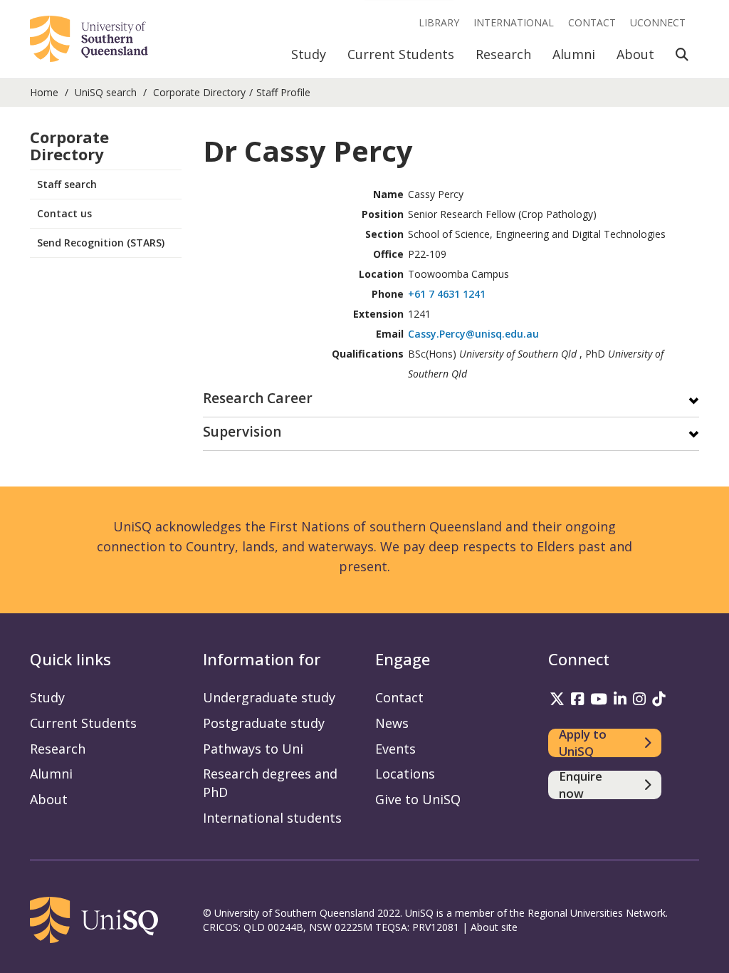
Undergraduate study (269, 697)
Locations (405, 773)
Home (44, 92)
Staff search (67, 184)
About (635, 54)
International (513, 22)
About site (494, 927)
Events (395, 748)
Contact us (64, 213)
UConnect (658, 22)
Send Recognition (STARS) (100, 242)
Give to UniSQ (418, 799)
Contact (592, 22)
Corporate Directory (199, 92)
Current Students (400, 54)
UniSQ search (106, 92)
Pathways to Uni (253, 748)
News (392, 723)
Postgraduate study (264, 723)
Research (503, 54)
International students (272, 817)
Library (439, 22)
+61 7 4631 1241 (447, 294)
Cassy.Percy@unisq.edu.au (473, 333)
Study (308, 54)
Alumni (573, 54)
